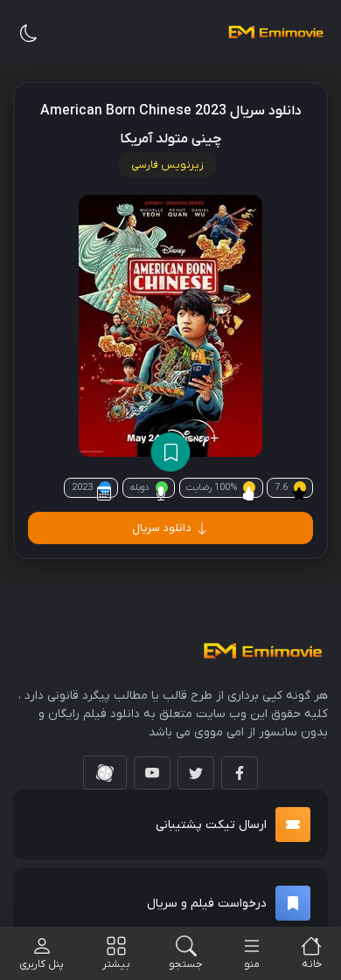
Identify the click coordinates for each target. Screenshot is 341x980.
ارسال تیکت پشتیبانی (211, 825)
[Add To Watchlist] (171, 452)
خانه (312, 964)
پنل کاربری (41, 964)
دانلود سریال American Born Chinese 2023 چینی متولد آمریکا (171, 125)
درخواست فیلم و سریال (207, 903)
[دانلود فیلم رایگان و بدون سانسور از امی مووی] (275, 32)
